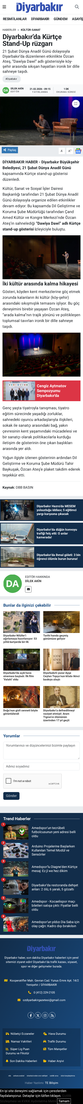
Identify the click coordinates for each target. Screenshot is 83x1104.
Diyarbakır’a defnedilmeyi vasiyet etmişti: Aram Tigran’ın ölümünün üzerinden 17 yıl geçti (59, 715)
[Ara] (76, 6)
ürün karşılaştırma (68, 1076)
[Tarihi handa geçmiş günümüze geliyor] (61, 622)
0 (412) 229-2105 (44, 992)
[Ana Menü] (4, 7)
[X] (38, 1015)
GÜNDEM (60, 19)
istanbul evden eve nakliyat (37, 1076)
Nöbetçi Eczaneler (22, 1033)
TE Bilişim (51, 1083)
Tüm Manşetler (57, 1049)
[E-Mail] (28, 589)
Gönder (11, 796)
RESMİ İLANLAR (14, 19)
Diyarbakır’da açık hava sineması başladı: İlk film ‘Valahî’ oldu (18, 676)
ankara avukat (18, 1076)
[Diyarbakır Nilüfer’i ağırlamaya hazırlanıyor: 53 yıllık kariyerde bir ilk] (21, 622)
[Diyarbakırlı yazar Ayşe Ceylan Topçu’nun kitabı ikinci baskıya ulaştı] (61, 659)
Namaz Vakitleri (21, 1041)
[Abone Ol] (78, 150)
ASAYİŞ (77, 19)
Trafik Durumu (57, 1041)
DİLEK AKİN (33, 581)
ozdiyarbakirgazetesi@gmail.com (44, 1000)
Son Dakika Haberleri (23, 1061)
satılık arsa (54, 1076)
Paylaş (12, 150)
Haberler (9, 29)
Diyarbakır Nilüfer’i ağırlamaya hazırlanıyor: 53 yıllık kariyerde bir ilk (20, 639)
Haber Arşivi (56, 1061)
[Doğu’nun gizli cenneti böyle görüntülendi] (21, 697)
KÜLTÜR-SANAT (31, 29)
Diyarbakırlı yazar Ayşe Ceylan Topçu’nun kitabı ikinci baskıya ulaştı (61, 676)
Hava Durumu (57, 1033)
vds (9, 1076)
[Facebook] (31, 1015)
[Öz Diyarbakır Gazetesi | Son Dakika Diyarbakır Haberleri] (39, 6)
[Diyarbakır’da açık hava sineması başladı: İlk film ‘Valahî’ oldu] (21, 659)
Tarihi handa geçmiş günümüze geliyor (55, 637)
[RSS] (52, 1015)
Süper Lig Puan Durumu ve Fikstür (18, 1051)
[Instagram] (45, 1015)
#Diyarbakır (11, 78)
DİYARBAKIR (40, 19)
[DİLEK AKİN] (12, 583)
